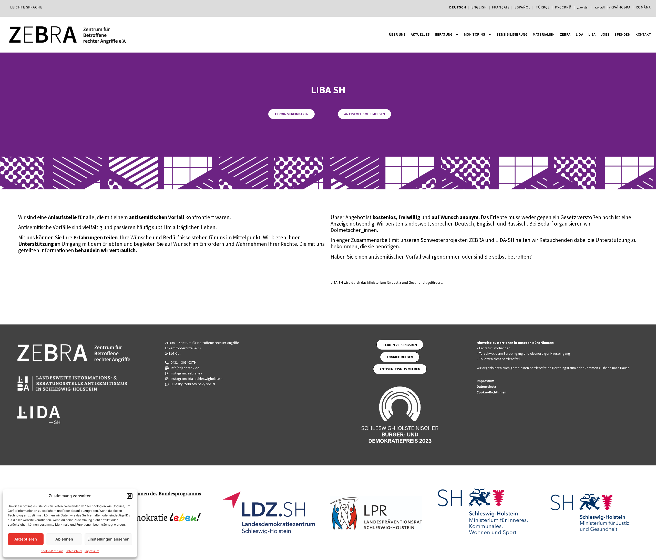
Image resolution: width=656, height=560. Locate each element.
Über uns (397, 34)
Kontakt (643, 34)
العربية (600, 7)
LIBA (592, 34)
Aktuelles (420, 34)
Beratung (444, 34)
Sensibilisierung (512, 34)
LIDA (579, 34)
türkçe (543, 7)
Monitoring (474, 34)
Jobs (605, 34)
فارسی (582, 7)
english (479, 7)
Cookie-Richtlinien (492, 392)
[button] (129, 495)
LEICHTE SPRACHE (26, 7)
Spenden (622, 34)
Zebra (565, 34)
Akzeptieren (25, 539)
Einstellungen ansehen (108, 539)
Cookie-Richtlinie (52, 551)
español (523, 7)
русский (563, 7)
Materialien (544, 34)
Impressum (92, 551)
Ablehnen (64, 539)
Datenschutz (74, 551)
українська (620, 7)
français (500, 7)
